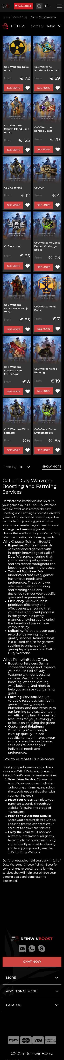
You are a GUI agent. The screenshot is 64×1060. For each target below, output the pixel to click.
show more (51, 466)
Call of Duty (20, 17)
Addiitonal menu (22, 991)
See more (13, 87)
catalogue (25, 6)
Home (6, 17)
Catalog (13, 1005)
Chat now (32, 962)
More (11, 978)
